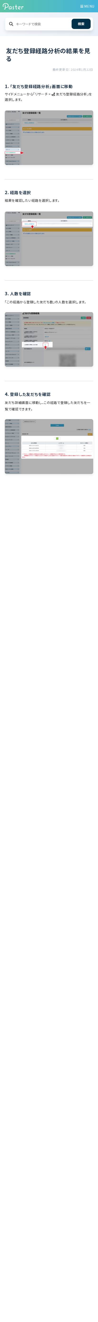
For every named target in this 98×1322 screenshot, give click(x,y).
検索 (81, 23)
